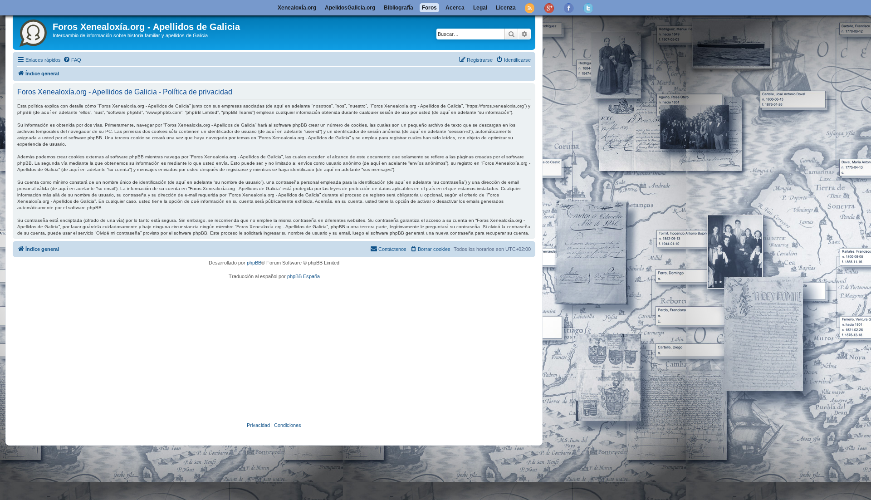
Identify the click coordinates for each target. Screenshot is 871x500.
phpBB (254, 262)
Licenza (506, 8)
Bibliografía (398, 8)
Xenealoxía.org (297, 8)
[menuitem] (72, 59)
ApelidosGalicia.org (350, 8)
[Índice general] (34, 31)
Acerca (455, 8)
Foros (429, 8)
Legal (480, 8)
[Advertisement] (287, 350)
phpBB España (303, 276)
